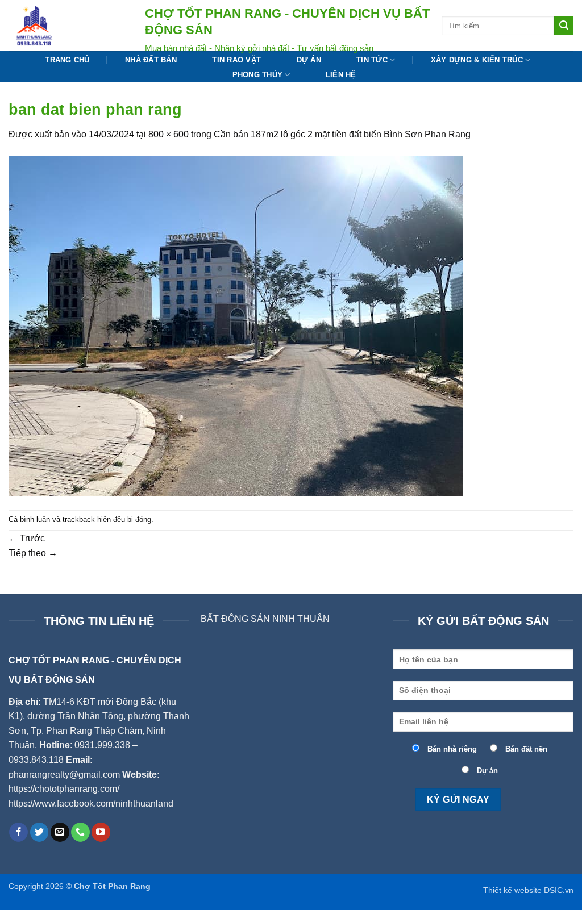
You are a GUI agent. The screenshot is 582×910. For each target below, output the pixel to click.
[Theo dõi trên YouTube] (101, 832)
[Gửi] (563, 25)
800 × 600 (168, 134)
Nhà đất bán (151, 60)
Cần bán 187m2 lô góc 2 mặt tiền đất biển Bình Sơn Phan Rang (342, 134)
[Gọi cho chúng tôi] (80, 832)
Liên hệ (341, 74)
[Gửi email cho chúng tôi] (60, 832)
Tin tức (372, 60)
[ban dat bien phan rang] (236, 325)
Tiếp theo (33, 553)
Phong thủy (257, 74)
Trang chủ (67, 60)
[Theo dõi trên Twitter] (39, 832)
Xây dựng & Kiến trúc (477, 60)
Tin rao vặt (236, 60)
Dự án (309, 60)
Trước (27, 538)
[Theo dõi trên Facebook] (18, 832)
